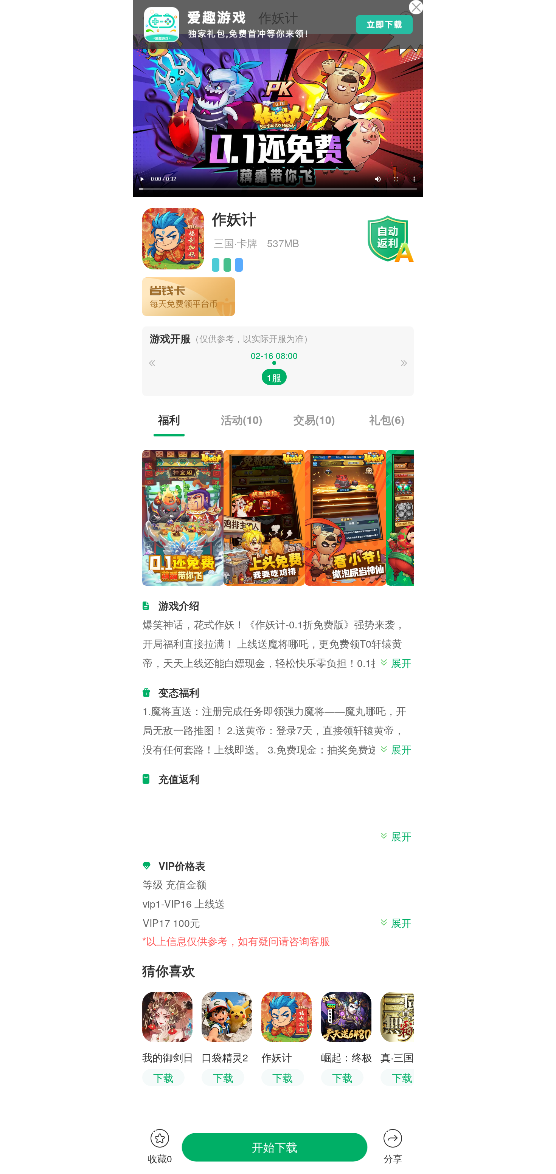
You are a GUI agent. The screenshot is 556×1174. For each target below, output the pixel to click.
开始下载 (274, 1147)
